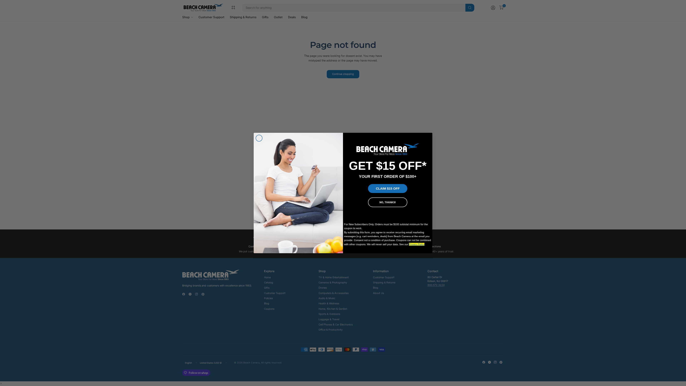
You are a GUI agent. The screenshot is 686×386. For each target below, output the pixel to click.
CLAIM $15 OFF (388, 188)
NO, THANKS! (387, 202)
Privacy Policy (416, 244)
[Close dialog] (259, 138)
